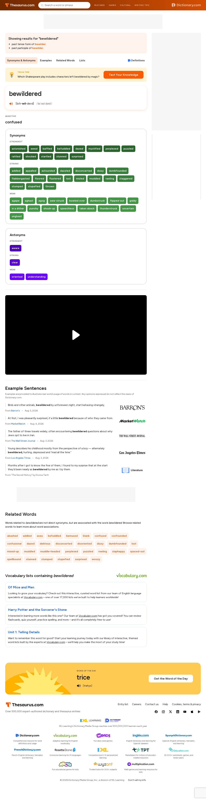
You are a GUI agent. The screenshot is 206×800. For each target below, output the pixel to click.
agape (16, 200)
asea (40, 535)
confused (100, 535)
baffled (47, 148)
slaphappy (118, 551)
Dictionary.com (186, 5)
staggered (125, 178)
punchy (33, 208)
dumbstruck (97, 200)
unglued (17, 216)
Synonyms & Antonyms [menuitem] (21, 60)
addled (16, 170)
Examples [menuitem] (46, 60)
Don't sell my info (137, 780)
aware (15, 248)
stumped (17, 186)
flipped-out (117, 200)
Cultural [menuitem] (125, 5)
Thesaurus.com (19, 5)
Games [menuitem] (112, 5)
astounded (48, 170)
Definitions (138, 60)
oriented (17, 276)
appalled (31, 170)
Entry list (123, 704)
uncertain (128, 208)
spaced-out (137, 551)
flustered (55, 178)
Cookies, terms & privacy (186, 704)
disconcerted (83, 170)
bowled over (77, 200)
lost (68, 178)
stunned (61, 156)
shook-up (49, 208)
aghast (29, 200)
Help (165, 704)
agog (41, 200)
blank (86, 535)
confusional (14, 543)
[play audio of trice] (79, 686)
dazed (79, 148)
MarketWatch (18, 423)
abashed (12, 535)
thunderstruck (108, 208)
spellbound (14, 559)
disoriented (84, 543)
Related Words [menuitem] (65, 60)
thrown (49, 186)
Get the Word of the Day (171, 678)
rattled (16, 156)
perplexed (112, 148)
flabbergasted (21, 178)
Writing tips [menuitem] (142, 5)
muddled (94, 178)
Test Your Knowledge (123, 75)
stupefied (34, 186)
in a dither (18, 208)
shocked (31, 156)
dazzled (65, 170)
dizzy (100, 170)
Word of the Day (86, 671)
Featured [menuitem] (99, 5)
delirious (45, 543)
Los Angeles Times (20, 458)
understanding (37, 276)
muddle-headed (50, 551)
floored (39, 178)
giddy (132, 200)
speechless (67, 208)
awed (34, 148)
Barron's (15, 410)
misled (80, 178)
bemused (72, 535)
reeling (110, 178)
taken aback (86, 208)
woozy (96, 559)
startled (46, 156)
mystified (94, 148)
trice (83, 677)
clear (15, 262)
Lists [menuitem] (82, 60)
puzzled (128, 148)
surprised (77, 156)
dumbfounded (118, 170)
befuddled (63, 148)
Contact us (152, 704)
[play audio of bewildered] (11, 104)
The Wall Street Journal (23, 440)
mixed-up (13, 551)
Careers (136, 704)
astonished (18, 148)
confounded (119, 535)
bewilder (40, 44)
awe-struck (57, 200)
